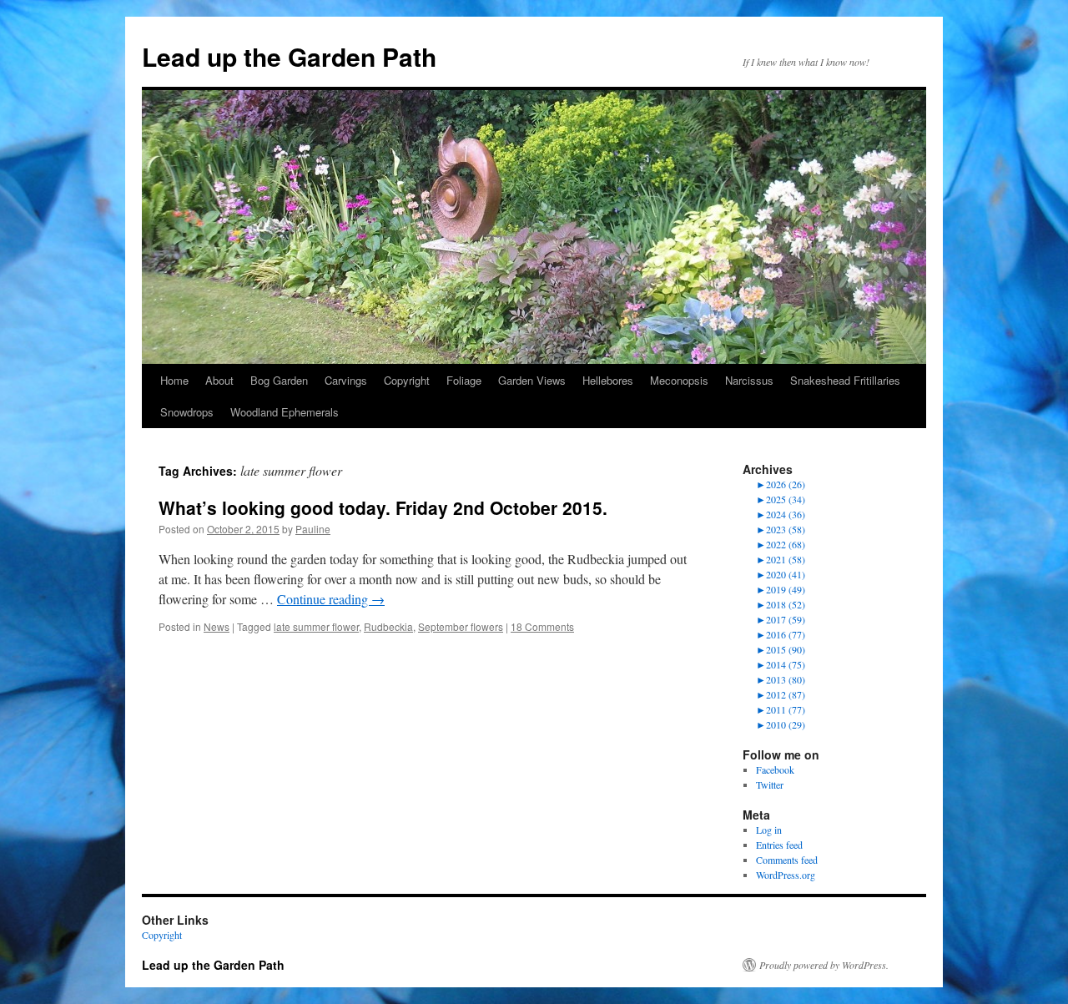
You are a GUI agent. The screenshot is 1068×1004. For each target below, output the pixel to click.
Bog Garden (279, 380)
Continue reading (331, 599)
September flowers (460, 626)
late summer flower (316, 626)
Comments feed (787, 859)
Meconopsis (679, 380)
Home (174, 380)
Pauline (312, 529)
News (216, 626)
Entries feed (779, 844)
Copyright (407, 380)
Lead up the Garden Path (289, 56)
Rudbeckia (388, 626)
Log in (769, 829)
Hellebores (607, 380)
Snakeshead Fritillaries (845, 380)
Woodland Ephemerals (284, 412)
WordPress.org (785, 874)
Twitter (769, 784)
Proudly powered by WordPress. (824, 964)
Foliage (463, 380)
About (219, 380)
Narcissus (749, 380)
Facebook (775, 769)
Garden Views (532, 380)
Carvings (346, 380)
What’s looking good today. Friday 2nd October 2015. (383, 507)
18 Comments (542, 626)
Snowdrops (187, 412)
